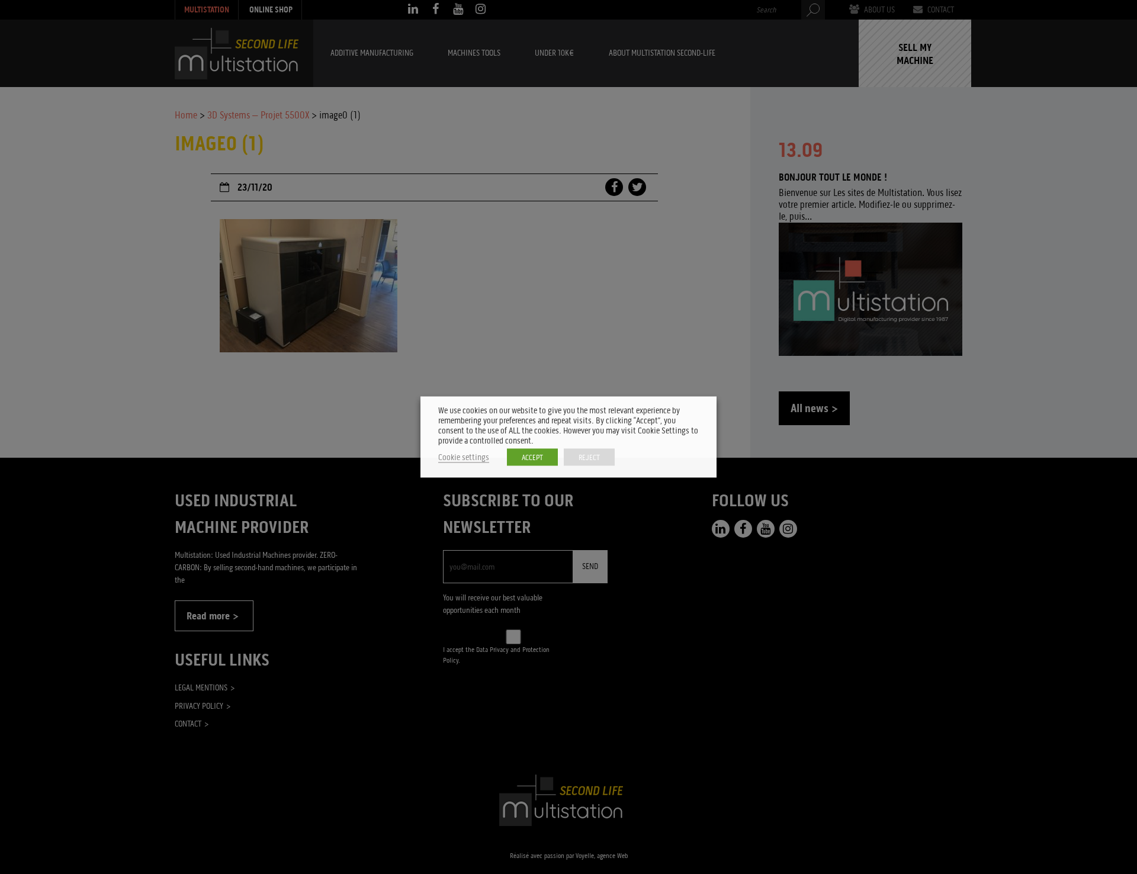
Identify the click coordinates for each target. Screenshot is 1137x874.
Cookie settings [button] (463, 457)
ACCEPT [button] (532, 457)
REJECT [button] (589, 457)
